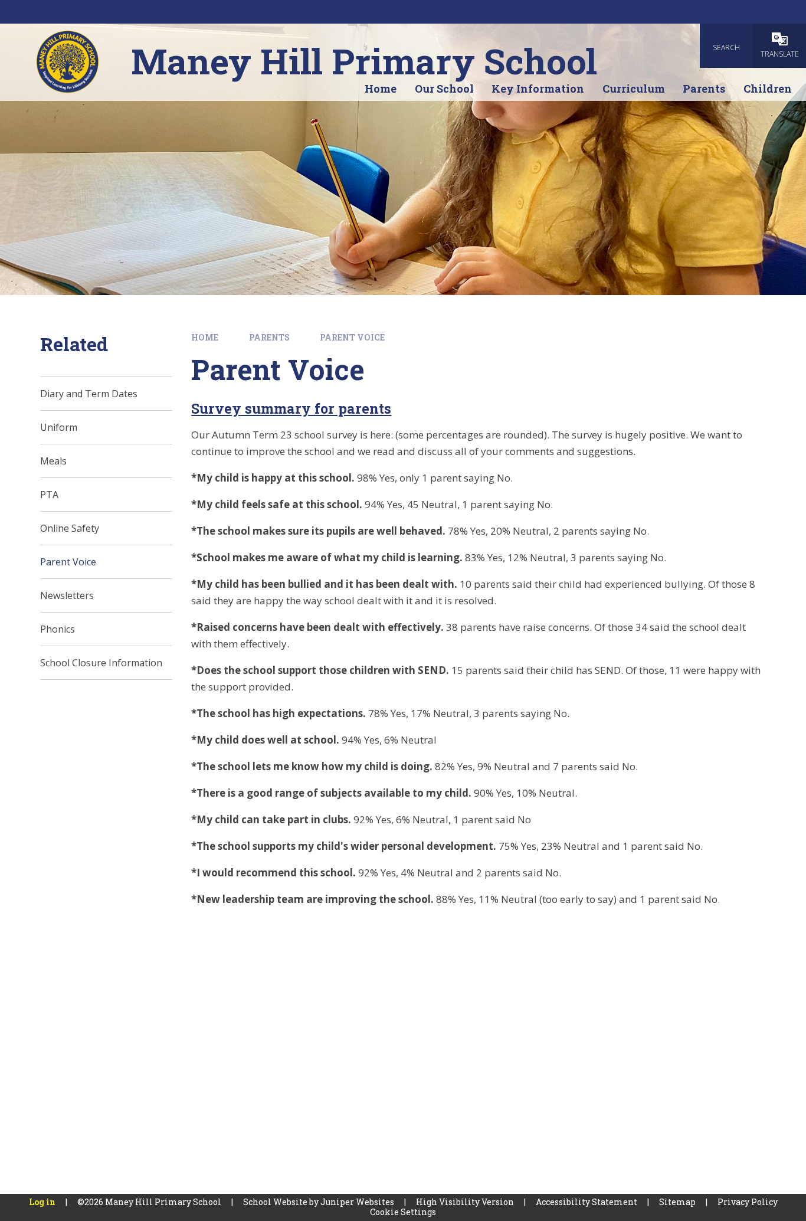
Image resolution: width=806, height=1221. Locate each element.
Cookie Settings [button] (403, 1211)
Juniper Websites (357, 1201)
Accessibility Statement (586, 1201)
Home (204, 337)
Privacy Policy (747, 1201)
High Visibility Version (465, 1201)
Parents (269, 337)
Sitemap (677, 1201)
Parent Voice (352, 337)
